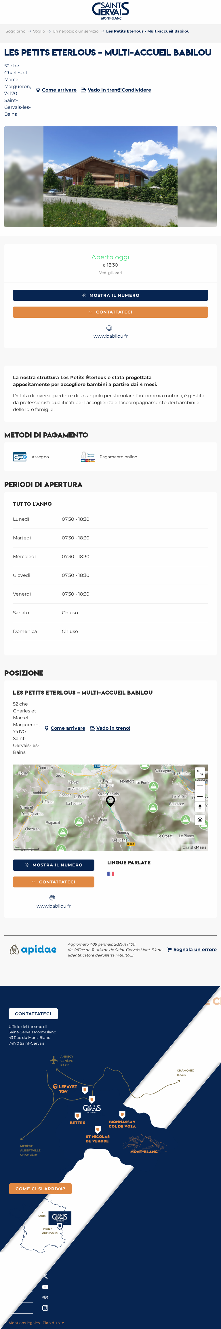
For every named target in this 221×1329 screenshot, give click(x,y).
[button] (110, 176)
